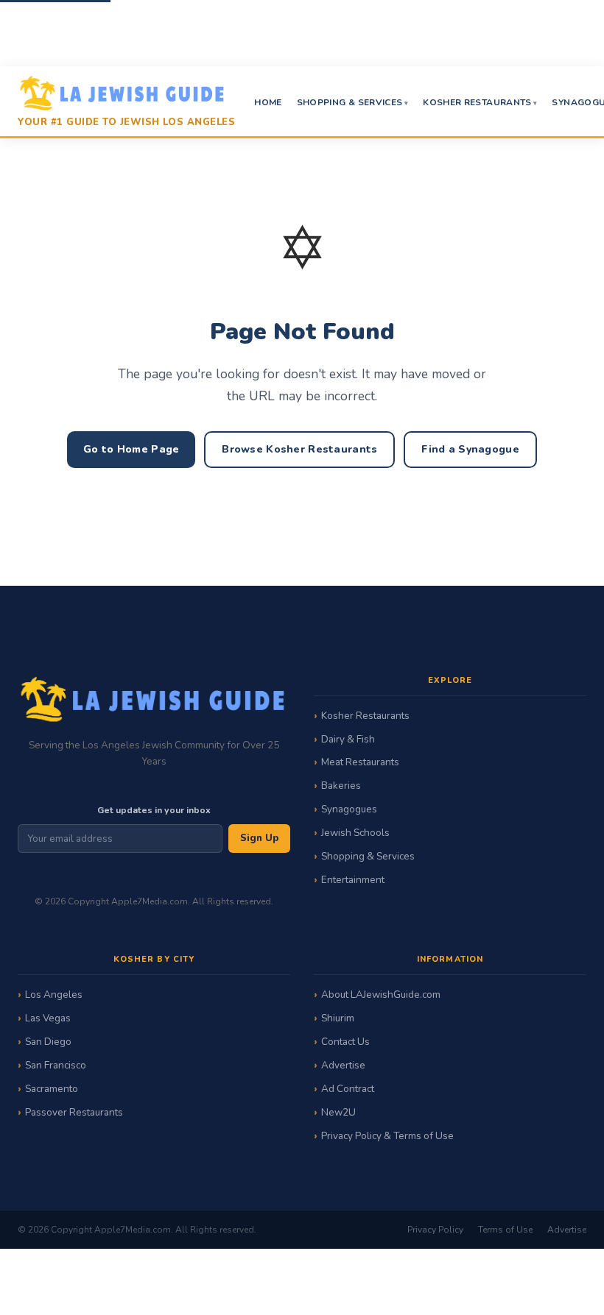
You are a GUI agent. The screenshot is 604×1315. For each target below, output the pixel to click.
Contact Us (345, 1042)
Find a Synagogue (470, 449)
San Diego (48, 1042)
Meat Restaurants (360, 762)
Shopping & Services (350, 102)
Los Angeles (53, 995)
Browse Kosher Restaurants (299, 449)
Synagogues (349, 809)
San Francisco (55, 1065)
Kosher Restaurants (477, 102)
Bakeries (341, 786)
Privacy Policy (435, 1230)
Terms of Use (505, 1230)
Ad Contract (347, 1089)
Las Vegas (48, 1018)
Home (267, 102)
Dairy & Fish (348, 739)
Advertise (343, 1065)
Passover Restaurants (74, 1112)
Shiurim (337, 1018)
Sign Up (259, 838)
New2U (338, 1112)
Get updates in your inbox (154, 810)
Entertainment (352, 880)
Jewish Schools (355, 833)
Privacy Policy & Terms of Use (387, 1136)
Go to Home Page (131, 449)
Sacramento (51, 1089)
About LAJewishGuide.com (380, 995)
